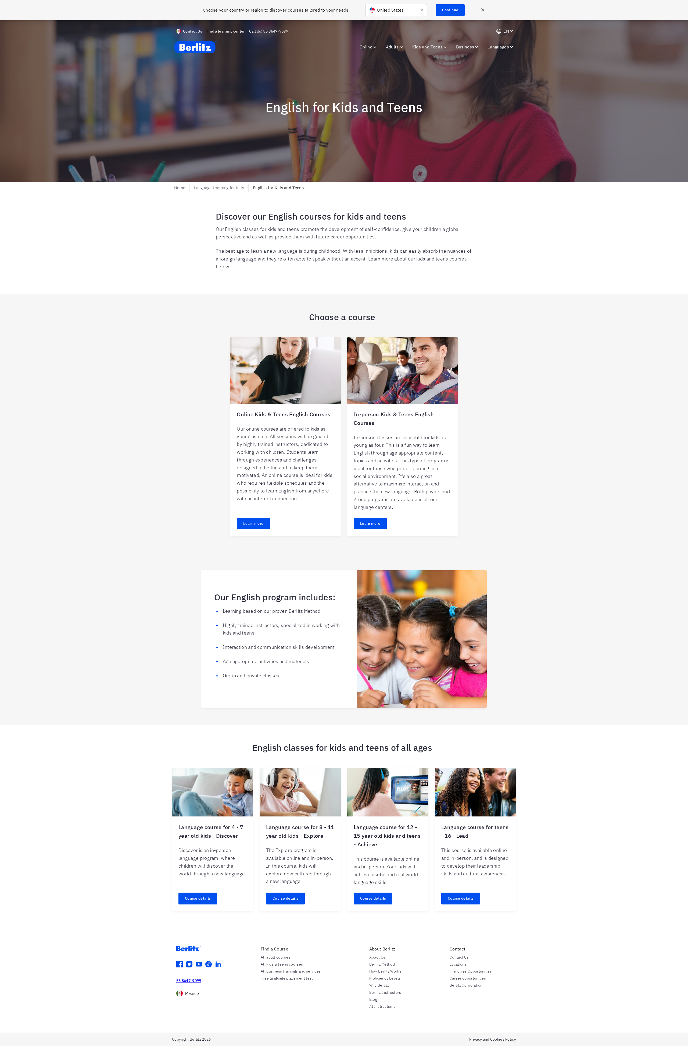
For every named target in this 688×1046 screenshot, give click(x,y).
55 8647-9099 (188, 980)
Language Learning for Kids (219, 187)
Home (179, 187)
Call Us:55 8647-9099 (268, 31)
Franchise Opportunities (471, 971)
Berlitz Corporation (466, 985)
